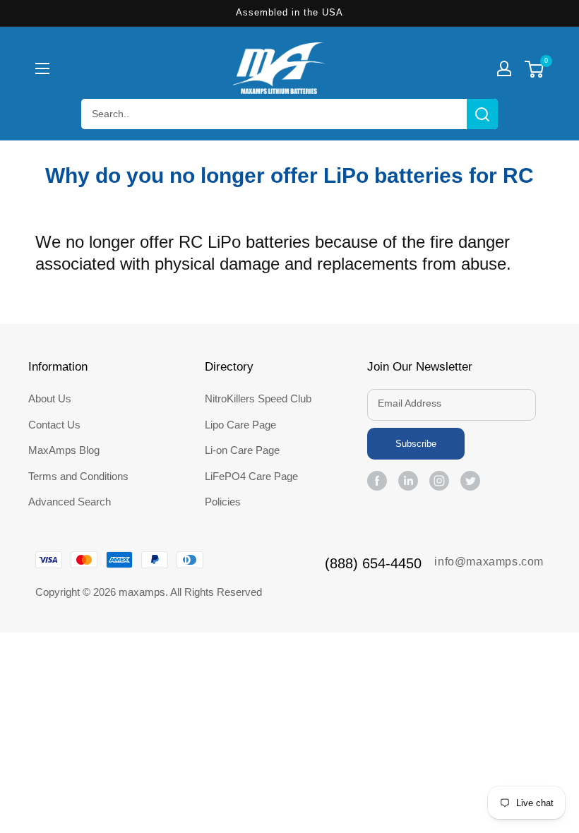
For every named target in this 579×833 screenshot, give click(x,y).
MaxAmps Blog (64, 450)
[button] (42, 68)
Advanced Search (69, 502)
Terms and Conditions (78, 476)
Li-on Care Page (242, 450)
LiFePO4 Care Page (251, 476)
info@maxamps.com (489, 562)
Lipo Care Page (240, 425)
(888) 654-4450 (373, 563)
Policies (223, 502)
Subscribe (415, 443)
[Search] (482, 114)
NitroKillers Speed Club (258, 398)
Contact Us (54, 425)
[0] (534, 71)
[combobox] (289, 114)
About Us (49, 398)
